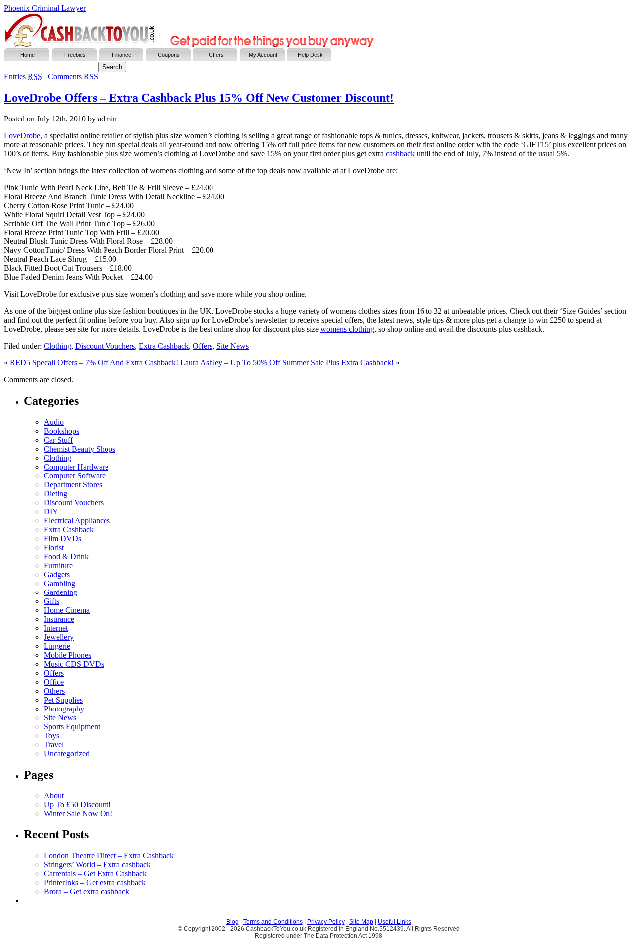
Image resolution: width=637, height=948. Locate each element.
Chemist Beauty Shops (79, 449)
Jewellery (59, 637)
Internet (56, 628)
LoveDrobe (22, 135)
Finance (121, 55)
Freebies (75, 55)
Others (54, 691)
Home (27, 55)
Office (54, 682)
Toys (51, 735)
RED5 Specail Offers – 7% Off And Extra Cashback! (94, 362)
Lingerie (57, 646)
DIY (51, 511)
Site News (232, 346)
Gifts (51, 601)
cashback (400, 153)
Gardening (60, 592)
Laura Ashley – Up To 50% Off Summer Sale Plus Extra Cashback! (287, 362)
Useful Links (394, 921)
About (54, 795)
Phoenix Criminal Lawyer (45, 8)
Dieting (55, 493)
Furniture (58, 565)
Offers (216, 55)
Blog (232, 921)
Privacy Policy (326, 921)
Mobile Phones (67, 655)
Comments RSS (73, 76)
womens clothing (347, 329)
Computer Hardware (76, 467)
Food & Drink (66, 556)
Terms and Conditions (273, 921)
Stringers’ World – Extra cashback (97, 864)
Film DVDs (62, 538)
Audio (54, 422)
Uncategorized (67, 753)
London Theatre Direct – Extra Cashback (109, 855)
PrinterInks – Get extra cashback (95, 882)
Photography (64, 709)
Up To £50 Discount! (77, 804)
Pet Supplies (63, 700)
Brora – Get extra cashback (86, 891)
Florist (54, 547)
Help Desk (310, 55)
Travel (54, 744)
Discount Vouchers (105, 346)
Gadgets (57, 574)
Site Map (361, 921)
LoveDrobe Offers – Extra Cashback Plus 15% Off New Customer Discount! (199, 97)
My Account (263, 55)
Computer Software (75, 476)
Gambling (59, 583)
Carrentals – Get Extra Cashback (95, 873)
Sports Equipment (72, 726)
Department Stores (73, 484)
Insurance (59, 619)
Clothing (57, 346)
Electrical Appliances (77, 520)
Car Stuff (58, 440)
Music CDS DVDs (74, 664)
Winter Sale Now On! (78, 813)
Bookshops (61, 431)
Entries (23, 76)
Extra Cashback (164, 346)
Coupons (169, 55)
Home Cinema (67, 610)
